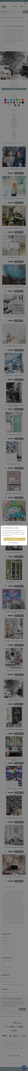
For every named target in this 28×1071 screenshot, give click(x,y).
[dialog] (14, 535)
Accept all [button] (14, 539)
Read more (8, 535)
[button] (14, 543)
